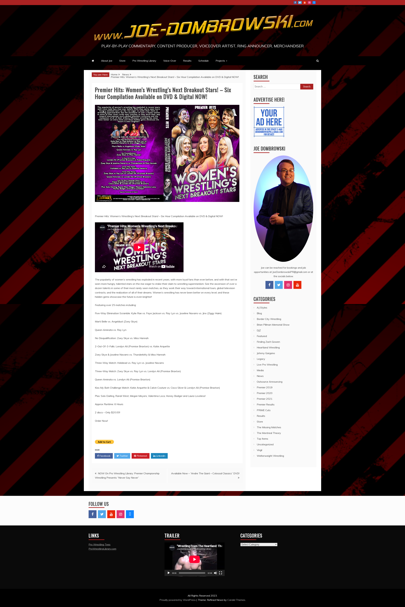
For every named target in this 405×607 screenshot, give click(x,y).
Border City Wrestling (269, 319)
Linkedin (160, 455)
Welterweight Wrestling (270, 455)
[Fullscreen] (220, 573)
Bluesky (314, 2)
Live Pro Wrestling (267, 364)
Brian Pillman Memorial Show (273, 324)
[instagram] (288, 285)
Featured (262, 336)
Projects (220, 60)
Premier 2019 (264, 387)
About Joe (106, 60)
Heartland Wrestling (268, 347)
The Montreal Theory (269, 433)
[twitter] (279, 285)
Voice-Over (169, 60)
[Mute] (215, 573)
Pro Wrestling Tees (99, 544)
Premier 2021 (264, 398)
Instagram (309, 2)
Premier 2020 (264, 393)
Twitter (300, 2)
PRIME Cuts (264, 410)
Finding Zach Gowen (268, 341)
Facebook (295, 2)
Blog (259, 313)
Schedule (203, 60)
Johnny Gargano (266, 353)
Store (122, 60)
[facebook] (269, 285)
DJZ (259, 330)
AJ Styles (262, 307)
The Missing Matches (269, 427)
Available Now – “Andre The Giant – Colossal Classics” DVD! (205, 473)
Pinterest (141, 455)
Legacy (261, 358)
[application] (195, 559)
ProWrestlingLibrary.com (102, 548)
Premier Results (265, 404)
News (260, 376)
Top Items (262, 438)
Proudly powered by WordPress (177, 599)
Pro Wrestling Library (144, 60)
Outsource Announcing (269, 381)
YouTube (304, 2)
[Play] (168, 573)
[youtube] (297, 285)
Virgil (259, 450)
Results (187, 60)
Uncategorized (265, 444)
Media (260, 370)
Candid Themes (236, 599)
